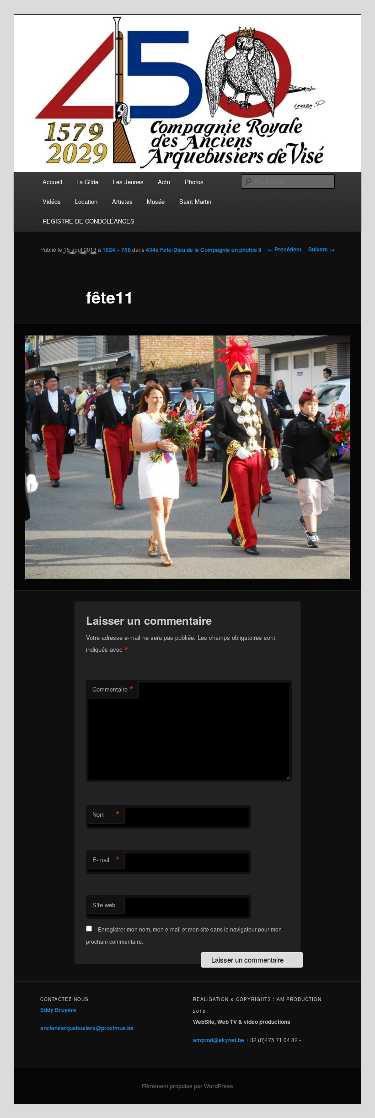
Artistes (122, 201)
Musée (156, 201)
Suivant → (321, 249)
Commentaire (113, 689)
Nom (106, 814)
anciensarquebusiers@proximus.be (87, 1028)
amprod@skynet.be (218, 1040)
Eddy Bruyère (58, 1010)
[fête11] (187, 457)
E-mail (106, 859)
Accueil (52, 181)
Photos (194, 181)
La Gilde (87, 181)
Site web (103, 904)
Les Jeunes (128, 181)
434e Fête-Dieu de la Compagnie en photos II (203, 249)
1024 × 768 (116, 249)
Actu (164, 181)
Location (86, 201)
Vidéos (52, 201)
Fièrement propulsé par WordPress (187, 1086)
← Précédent (284, 249)
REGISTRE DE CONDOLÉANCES (88, 221)
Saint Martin (195, 201)
